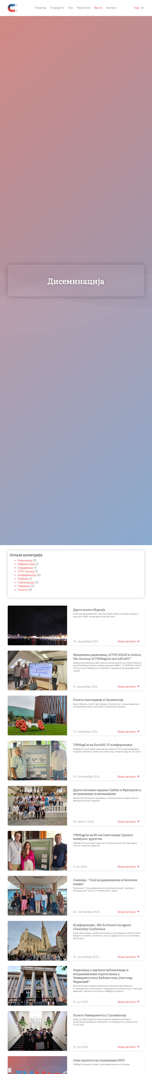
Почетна (40, 8)
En (142, 8)
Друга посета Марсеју (89, 610)
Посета (23, 590)
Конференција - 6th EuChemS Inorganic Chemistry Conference (102, 927)
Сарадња (24, 586)
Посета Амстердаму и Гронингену (98, 700)
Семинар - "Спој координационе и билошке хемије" (105, 882)
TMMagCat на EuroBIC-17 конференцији (102, 745)
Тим (70, 8)
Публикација (26, 582)
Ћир (136, 8)
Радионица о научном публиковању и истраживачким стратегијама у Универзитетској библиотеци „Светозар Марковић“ (102, 975)
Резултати (83, 8)
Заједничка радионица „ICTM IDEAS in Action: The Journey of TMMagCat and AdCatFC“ (107, 656)
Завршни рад (26, 564)
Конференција (27, 575)
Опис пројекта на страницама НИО (99, 1060)
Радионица (25, 560)
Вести (98, 8)
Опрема (23, 578)
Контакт (111, 8)
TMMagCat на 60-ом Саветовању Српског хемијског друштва (103, 837)
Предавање (25, 568)
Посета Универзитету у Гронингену (99, 1015)
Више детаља (127, 641)
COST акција (26, 571)
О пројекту (57, 8)
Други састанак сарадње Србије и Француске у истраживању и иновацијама (107, 792)
